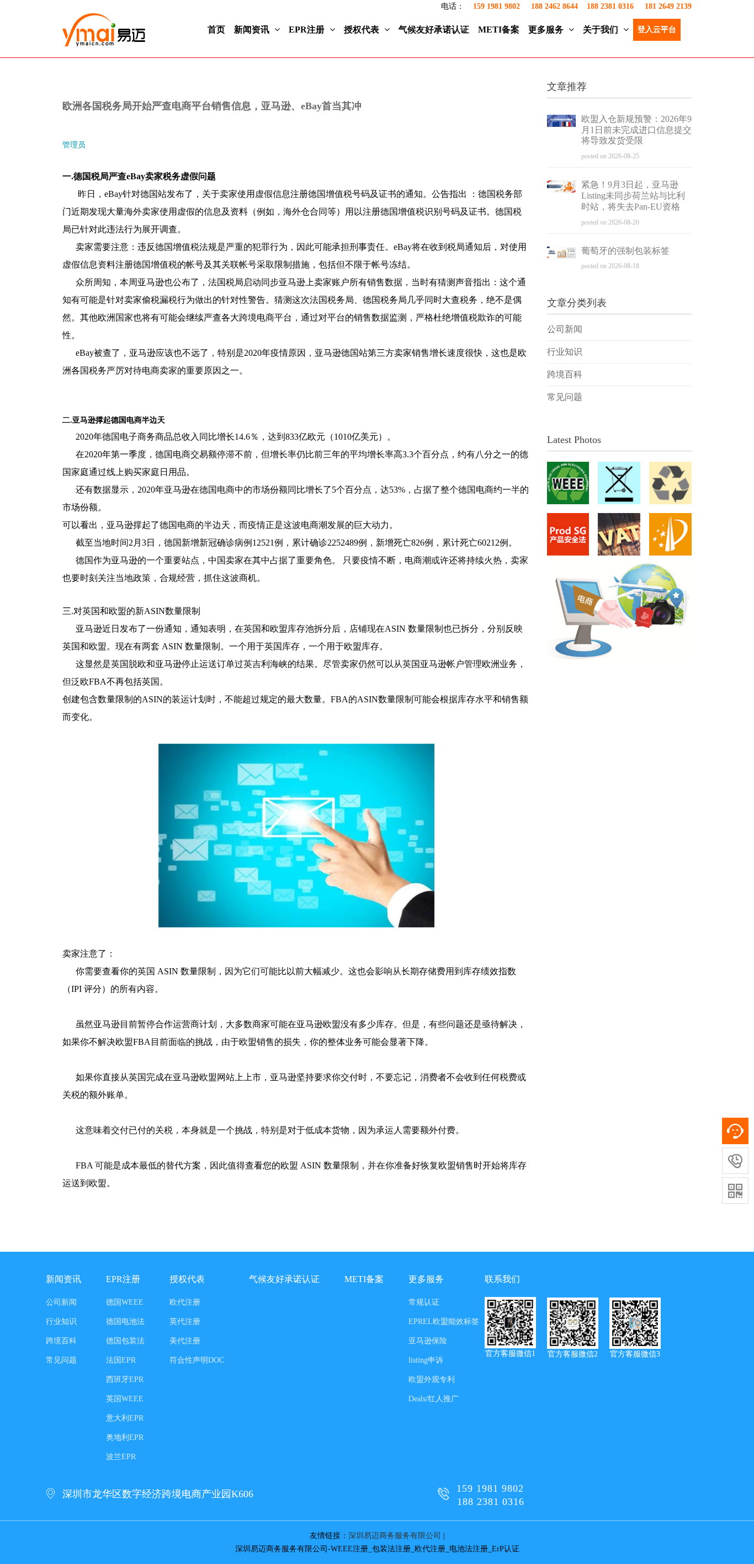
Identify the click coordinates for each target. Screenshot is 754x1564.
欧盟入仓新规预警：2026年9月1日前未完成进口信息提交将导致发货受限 (636, 130)
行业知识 (564, 351)
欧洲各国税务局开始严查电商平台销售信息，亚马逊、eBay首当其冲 (212, 105)
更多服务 (547, 29)
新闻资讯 (253, 29)
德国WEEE (125, 1302)
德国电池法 (125, 1321)
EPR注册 (308, 29)
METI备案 (498, 29)
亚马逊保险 (427, 1341)
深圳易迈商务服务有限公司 (394, 1535)
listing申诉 (425, 1360)
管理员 (74, 145)
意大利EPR (125, 1418)
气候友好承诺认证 (434, 29)
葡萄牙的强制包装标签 (625, 250)
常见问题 (564, 397)
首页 (216, 29)
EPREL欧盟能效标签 (443, 1321)
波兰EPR (121, 1457)
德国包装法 (125, 1341)
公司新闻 (564, 329)
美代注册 (184, 1341)
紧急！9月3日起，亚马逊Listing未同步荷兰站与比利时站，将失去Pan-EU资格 (633, 195)
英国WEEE (125, 1399)
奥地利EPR (125, 1437)
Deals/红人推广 (433, 1399)
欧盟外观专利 (431, 1379)
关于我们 (601, 29)
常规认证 (423, 1302)
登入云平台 (657, 29)
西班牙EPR (125, 1379)
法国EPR (121, 1360)
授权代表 (362, 29)
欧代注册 (184, 1302)
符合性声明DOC (196, 1360)
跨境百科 (564, 374)
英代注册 (184, 1321)
